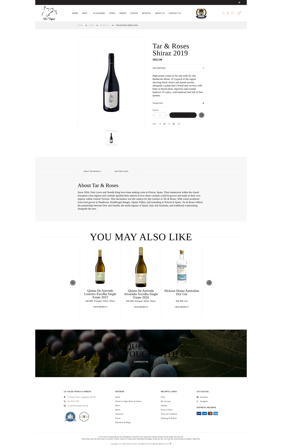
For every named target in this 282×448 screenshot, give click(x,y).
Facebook (204, 397)
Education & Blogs (122, 422)
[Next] (209, 282)
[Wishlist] (232, 13)
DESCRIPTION (159, 68)
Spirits (122, 13)
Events (134, 13)
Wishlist (164, 405)
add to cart (183, 115)
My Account (166, 401)
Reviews (146, 13)
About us (160, 13)
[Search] (223, 13)
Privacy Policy (167, 410)
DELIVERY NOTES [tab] (121, 171)
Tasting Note (158, 103)
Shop (84, 13)
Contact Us (175, 13)
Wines (112, 13)
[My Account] (228, 13)
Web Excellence (158, 444)
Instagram (204, 401)
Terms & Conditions (169, 414)
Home (75, 13)
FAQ (163, 397)
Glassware (99, 13)
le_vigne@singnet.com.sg (77, 405)
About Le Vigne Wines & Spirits (128, 401)
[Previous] (73, 282)
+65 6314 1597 (73, 401)
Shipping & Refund (168, 418)
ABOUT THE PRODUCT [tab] (92, 171)
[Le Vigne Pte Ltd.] (49, 13)
